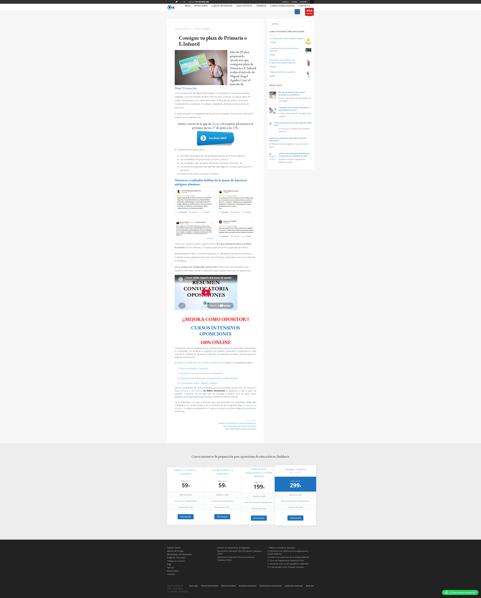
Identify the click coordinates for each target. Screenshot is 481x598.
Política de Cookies (228, 586)
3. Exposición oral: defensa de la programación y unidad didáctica (288, 552)
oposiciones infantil (248, 426)
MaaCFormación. (186, 88)
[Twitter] (173, 2)
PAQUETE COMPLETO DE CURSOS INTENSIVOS (199, 362)
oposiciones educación (231, 426)
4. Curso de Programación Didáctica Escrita (285, 560)
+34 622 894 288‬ (202, 2)
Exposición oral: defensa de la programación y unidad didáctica (209, 378)
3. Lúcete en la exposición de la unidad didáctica (288, 557)
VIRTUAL (309, 11)
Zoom (216, 123)
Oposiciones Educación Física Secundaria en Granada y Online (236, 558)
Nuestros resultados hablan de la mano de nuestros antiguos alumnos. (211, 182)
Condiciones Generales (294, 586)
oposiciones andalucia (247, 423)
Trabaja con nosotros (176, 561)
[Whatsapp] (176, 2)
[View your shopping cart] (297, 11)
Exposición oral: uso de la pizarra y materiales (201, 373)
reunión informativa (248, 429)
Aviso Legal (193, 586)
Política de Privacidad (209, 586)
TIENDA (294, 2)
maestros (222, 423)
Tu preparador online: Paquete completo (198, 383)
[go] (309, 24)
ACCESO (285, 2)
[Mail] (184, 2)
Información (185, 517)
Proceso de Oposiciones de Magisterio (233, 547)
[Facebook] (169, 2)
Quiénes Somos (174, 547)
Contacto (171, 574)
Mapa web (310, 586)
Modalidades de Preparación (179, 554)
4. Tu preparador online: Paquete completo (285, 567)
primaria (185, 390)
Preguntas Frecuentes (176, 557)
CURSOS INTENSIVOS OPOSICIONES (215, 331)
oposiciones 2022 (232, 423)
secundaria (196, 390)
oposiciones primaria (233, 429)
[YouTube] (180, 2)
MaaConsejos (173, 571)
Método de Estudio (175, 551)
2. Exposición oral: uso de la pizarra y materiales (287, 564)
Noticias (206, 29)
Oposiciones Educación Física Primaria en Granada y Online (239, 552)
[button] (460, 592)
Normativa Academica (247, 586)
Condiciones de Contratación (270, 586)
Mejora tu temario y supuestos (194, 368)
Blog (169, 564)
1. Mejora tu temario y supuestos (281, 547)
